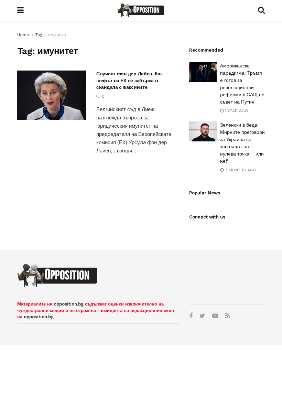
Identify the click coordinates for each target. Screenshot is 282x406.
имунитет (57, 34)
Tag (38, 34)
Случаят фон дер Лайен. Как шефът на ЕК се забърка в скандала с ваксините (129, 80)
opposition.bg (69, 304)
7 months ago (240, 170)
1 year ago (236, 110)
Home (23, 34)
